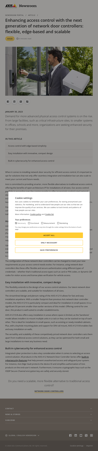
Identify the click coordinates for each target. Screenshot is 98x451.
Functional (35, 223)
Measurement (49, 223)
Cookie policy (35, 214)
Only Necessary (49, 243)
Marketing (64, 223)
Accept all (49, 235)
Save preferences (49, 250)
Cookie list (49, 214)
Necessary (22, 223)
